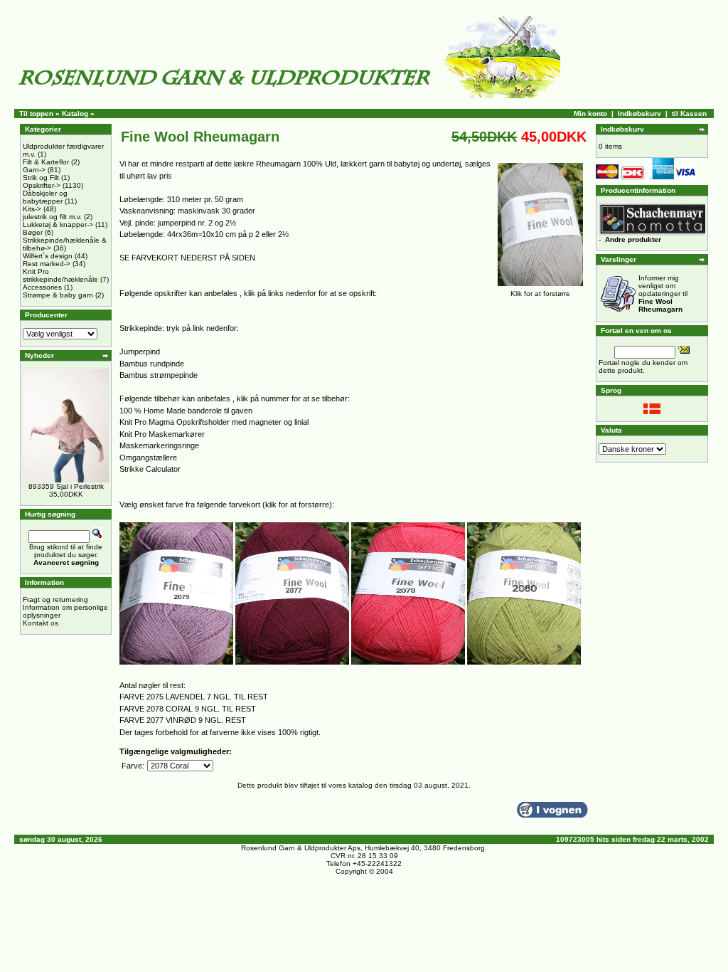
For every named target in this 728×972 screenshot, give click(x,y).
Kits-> (32, 209)
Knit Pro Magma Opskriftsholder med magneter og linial (214, 422)
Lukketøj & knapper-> (58, 224)
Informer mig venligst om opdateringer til (662, 293)
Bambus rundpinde (151, 363)
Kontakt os (40, 623)
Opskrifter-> (41, 185)
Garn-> (34, 170)
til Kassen (689, 113)
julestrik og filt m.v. (52, 217)
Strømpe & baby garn (58, 295)
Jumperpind (139, 351)
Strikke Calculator (150, 469)
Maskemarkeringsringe (159, 445)
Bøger (33, 232)
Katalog (75, 113)
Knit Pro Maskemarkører (162, 434)
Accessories (42, 287)
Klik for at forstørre (540, 293)
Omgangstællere (148, 457)
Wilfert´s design (48, 256)
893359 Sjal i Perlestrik (66, 486)
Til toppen (36, 113)
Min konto (590, 113)
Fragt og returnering (55, 599)
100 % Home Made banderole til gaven (185, 410)
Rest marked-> (46, 264)
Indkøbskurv (639, 113)
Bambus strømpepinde (158, 375)
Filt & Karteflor (46, 162)
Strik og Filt (41, 177)
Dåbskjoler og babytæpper (45, 197)
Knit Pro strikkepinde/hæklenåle (60, 275)
